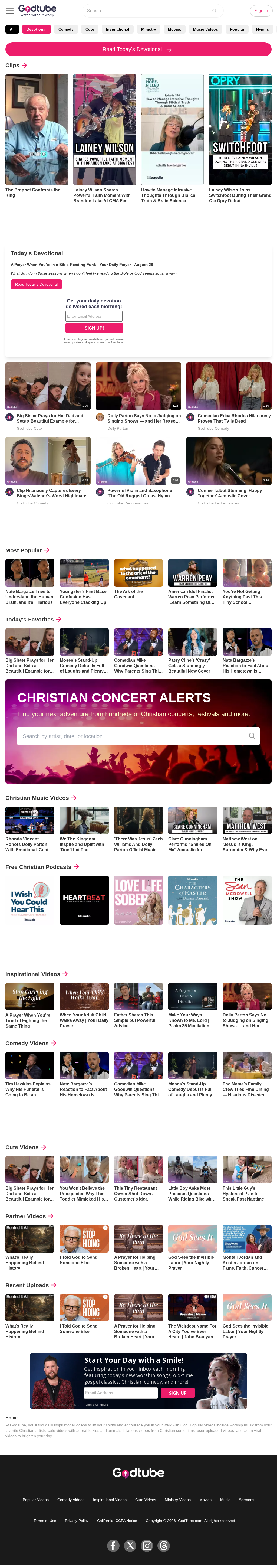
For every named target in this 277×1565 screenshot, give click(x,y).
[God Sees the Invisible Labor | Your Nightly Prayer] (192, 1239)
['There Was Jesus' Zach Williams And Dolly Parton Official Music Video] (138, 820)
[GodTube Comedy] (190, 417)
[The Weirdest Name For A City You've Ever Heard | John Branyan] (192, 1308)
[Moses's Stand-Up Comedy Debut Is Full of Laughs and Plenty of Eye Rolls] (84, 642)
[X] (130, 1546)
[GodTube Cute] (9, 417)
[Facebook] (113, 1546)
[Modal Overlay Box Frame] (94, 322)
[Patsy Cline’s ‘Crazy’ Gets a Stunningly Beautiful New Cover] (192, 642)
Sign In (261, 10)
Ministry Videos (178, 1500)
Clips (12, 65)
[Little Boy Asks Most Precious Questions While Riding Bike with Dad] (192, 1169)
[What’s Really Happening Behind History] (29, 1239)
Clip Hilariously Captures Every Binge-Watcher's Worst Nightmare (51, 493)
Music (225, 1500)
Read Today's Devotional (133, 49)
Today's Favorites (29, 619)
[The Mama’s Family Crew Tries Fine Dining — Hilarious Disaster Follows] (247, 1066)
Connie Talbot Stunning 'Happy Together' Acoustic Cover (230, 493)
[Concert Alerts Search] (252, 736)
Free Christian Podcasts (38, 867)
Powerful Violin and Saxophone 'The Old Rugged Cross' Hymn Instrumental (139, 493)
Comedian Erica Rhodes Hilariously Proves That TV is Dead (234, 418)
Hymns (262, 29)
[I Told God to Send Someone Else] (84, 1239)
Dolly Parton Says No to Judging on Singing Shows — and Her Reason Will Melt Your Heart (144, 418)
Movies (174, 29)
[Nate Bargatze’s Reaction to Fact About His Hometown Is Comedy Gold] (247, 642)
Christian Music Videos (37, 798)
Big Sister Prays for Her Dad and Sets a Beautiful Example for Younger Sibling (50, 418)
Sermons (246, 1500)
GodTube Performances (128, 503)
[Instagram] (147, 1546)
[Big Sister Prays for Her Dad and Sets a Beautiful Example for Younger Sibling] (29, 642)
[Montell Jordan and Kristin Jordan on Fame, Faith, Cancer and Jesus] (247, 1239)
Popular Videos (36, 1500)
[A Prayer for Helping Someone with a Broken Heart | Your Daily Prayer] (138, 1239)
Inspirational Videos (32, 974)
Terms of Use (45, 1520)
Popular (237, 29)
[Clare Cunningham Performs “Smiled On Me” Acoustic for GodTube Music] (192, 820)
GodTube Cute (29, 428)
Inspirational (117, 29)
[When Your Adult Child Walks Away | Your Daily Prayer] (84, 996)
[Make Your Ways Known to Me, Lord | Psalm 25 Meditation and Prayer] (192, 996)
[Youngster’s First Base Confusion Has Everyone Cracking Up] (84, 573)
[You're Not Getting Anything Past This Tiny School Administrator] (247, 573)
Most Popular (23, 550)
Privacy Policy (76, 1520)
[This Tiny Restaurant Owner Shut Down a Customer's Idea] (138, 1169)
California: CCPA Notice (117, 1520)
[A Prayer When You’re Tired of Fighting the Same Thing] (29, 996)
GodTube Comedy (213, 428)
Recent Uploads (27, 1285)
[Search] (214, 11)
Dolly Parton (117, 428)
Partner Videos (25, 1216)
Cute (89, 29)
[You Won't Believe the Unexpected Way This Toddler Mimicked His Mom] (84, 1169)
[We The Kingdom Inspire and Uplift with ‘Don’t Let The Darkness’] (84, 820)
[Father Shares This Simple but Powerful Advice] (138, 996)
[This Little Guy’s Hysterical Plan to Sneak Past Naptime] (247, 1169)
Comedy (66, 29)
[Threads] (163, 1546)
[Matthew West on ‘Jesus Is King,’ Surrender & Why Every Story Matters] (247, 820)
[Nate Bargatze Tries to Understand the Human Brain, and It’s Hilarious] (29, 573)
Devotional (37, 29)
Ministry (148, 29)
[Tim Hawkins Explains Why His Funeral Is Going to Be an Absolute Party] (29, 1066)
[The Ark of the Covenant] (138, 573)
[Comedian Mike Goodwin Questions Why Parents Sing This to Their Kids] (138, 642)
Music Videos (205, 29)
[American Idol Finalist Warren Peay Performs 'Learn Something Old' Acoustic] (192, 573)
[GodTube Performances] (100, 492)
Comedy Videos (27, 1043)
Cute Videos (22, 1147)
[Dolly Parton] (100, 417)
